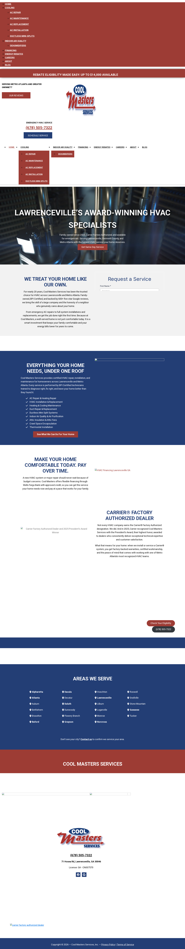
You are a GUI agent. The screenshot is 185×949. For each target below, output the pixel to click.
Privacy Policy (108, 944)
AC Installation (19, 30)
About (8, 61)
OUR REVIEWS (16, 95)
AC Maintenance (19, 18)
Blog (8, 65)
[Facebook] (78, 874)
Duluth (68, 703)
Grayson (69, 721)
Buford (35, 721)
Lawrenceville (104, 697)
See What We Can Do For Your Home (55, 434)
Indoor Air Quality (15, 41)
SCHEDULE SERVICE (38, 135)
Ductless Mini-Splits (22, 36)
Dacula (68, 692)
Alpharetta (37, 692)
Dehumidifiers (18, 45)
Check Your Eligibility (161, 623)
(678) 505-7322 (39, 127)
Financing (10, 50)
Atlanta (36, 697)
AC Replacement (19, 24)
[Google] (84, 874)
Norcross (102, 721)
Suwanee (134, 709)
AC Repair (15, 12)
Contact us (86, 739)
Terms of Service (125, 944)
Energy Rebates (14, 54)
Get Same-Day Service (92, 247)
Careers (10, 57)
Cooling (9, 7)
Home (8, 4)
